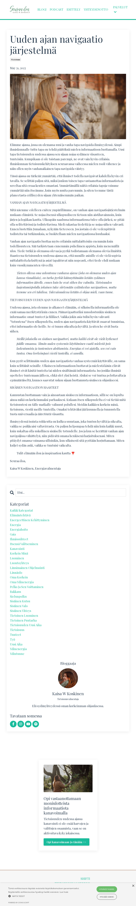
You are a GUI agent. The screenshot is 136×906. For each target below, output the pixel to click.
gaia (13, 534)
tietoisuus (15, 59)
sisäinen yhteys (20, 611)
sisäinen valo (19, 606)
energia (15, 525)
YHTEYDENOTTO (96, 9)
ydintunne (17, 654)
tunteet (15, 635)
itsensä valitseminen (24, 544)
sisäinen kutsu (20, 601)
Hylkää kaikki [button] (107, 897)
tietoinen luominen (24, 616)
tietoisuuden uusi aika (25, 625)
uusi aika (16, 644)
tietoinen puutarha (23, 620)
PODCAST (56, 9)
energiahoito (19, 529)
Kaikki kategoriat (21, 510)
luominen (17, 558)
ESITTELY (73, 9)
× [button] (133, 886)
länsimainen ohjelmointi (27, 568)
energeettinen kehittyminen (29, 520)
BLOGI (41, 9)
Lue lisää (64, 892)
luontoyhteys (19, 563)
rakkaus (15, 592)
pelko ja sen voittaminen (26, 587)
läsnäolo (16, 573)
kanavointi (17, 549)
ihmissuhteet (19, 539)
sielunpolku (18, 596)
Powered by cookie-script (18, 903)
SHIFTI (85, 879)
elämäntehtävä (20, 515)
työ (12, 639)
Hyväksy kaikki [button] (106, 889)
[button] (47, 896)
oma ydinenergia (22, 582)
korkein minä (19, 553)
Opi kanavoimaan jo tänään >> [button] (66, 842)
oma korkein (19, 577)
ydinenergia (18, 649)
